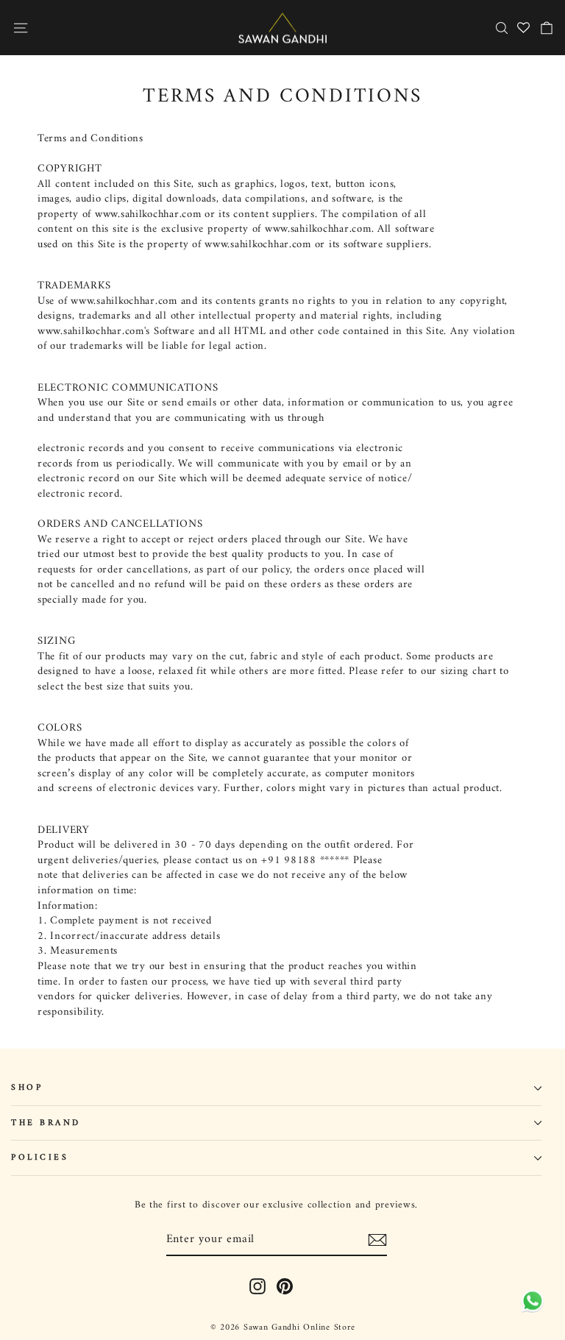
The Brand (46, 1123)
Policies (39, 1157)
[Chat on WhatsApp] (530, 1301)
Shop (27, 1087)
